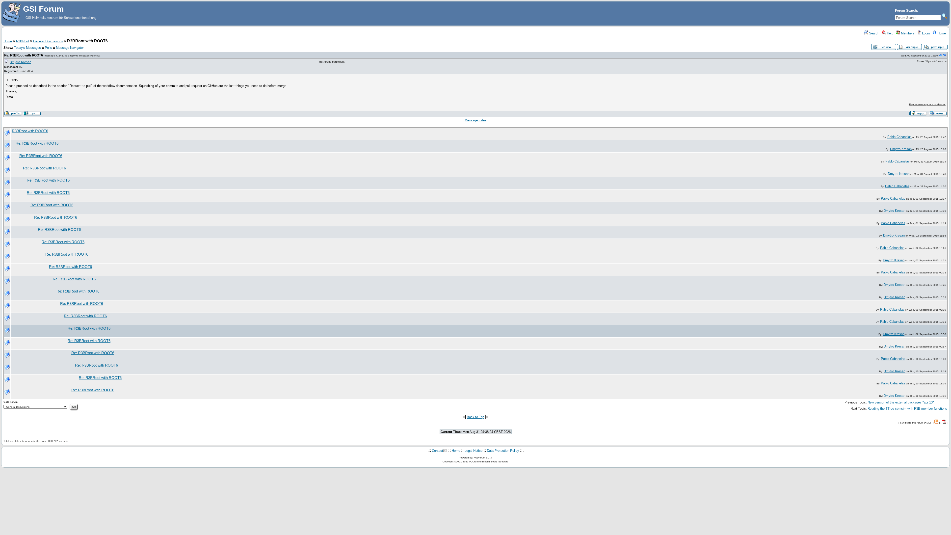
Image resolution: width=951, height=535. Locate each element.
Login (925, 33)
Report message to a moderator (927, 104)
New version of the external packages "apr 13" (901, 402)
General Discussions (48, 41)
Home (941, 33)
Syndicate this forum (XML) (915, 422)
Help (889, 33)
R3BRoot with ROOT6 (30, 131)
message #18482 (89, 55)
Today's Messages (27, 48)
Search (873, 33)
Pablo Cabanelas (899, 137)
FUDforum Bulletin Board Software (488, 461)
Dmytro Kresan (20, 62)
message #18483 (55, 55)
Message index (475, 120)
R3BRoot (22, 41)
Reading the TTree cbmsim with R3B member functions (907, 408)
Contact (437, 451)
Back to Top (475, 417)
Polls (48, 48)
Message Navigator (70, 48)
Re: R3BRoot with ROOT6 (23, 55)
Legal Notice (473, 451)
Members (907, 33)
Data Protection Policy (503, 451)
